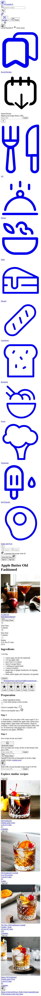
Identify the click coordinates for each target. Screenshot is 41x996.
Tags (25, 992)
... (37, 681)
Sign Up (11, 559)
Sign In (4, 559)
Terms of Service (7, 992)
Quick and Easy (16, 681)
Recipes (36, 992)
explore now (16, 760)
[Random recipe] (2, 15)
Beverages (28, 681)
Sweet (34, 681)
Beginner (7, 681)
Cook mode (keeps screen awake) (15, 702)
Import (25, 118)
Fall (23, 681)
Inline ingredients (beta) (11, 700)
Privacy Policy (18, 992)
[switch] (2, 700)
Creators (30, 992)
